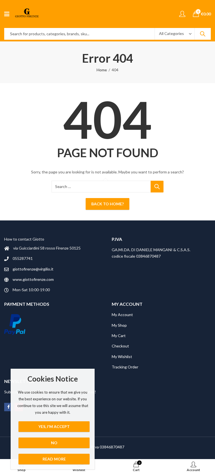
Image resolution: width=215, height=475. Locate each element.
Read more (54, 459)
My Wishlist (122, 356)
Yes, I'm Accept (54, 426)
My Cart (119, 335)
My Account (122, 314)
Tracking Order (125, 367)
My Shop (119, 325)
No (54, 442)
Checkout (120, 346)
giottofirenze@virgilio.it (33, 269)
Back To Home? (107, 203)
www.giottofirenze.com (33, 279)
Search (203, 34)
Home (102, 69)
